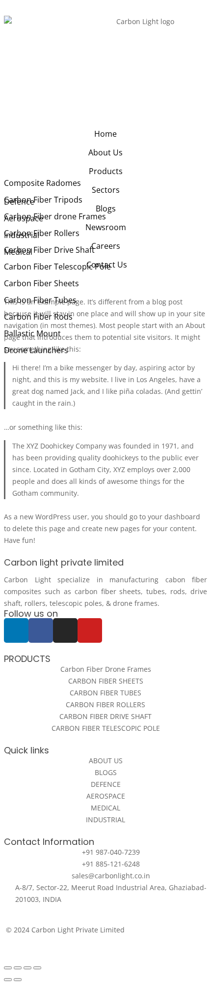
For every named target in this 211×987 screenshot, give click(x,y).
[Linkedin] (16, 630)
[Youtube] (90, 630)
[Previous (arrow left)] (8, 979)
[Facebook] (40, 630)
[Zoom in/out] (37, 967)
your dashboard (174, 516)
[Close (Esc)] (8, 967)
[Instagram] (65, 630)
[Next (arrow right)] (18, 979)
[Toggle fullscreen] (27, 967)
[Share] (18, 967)
